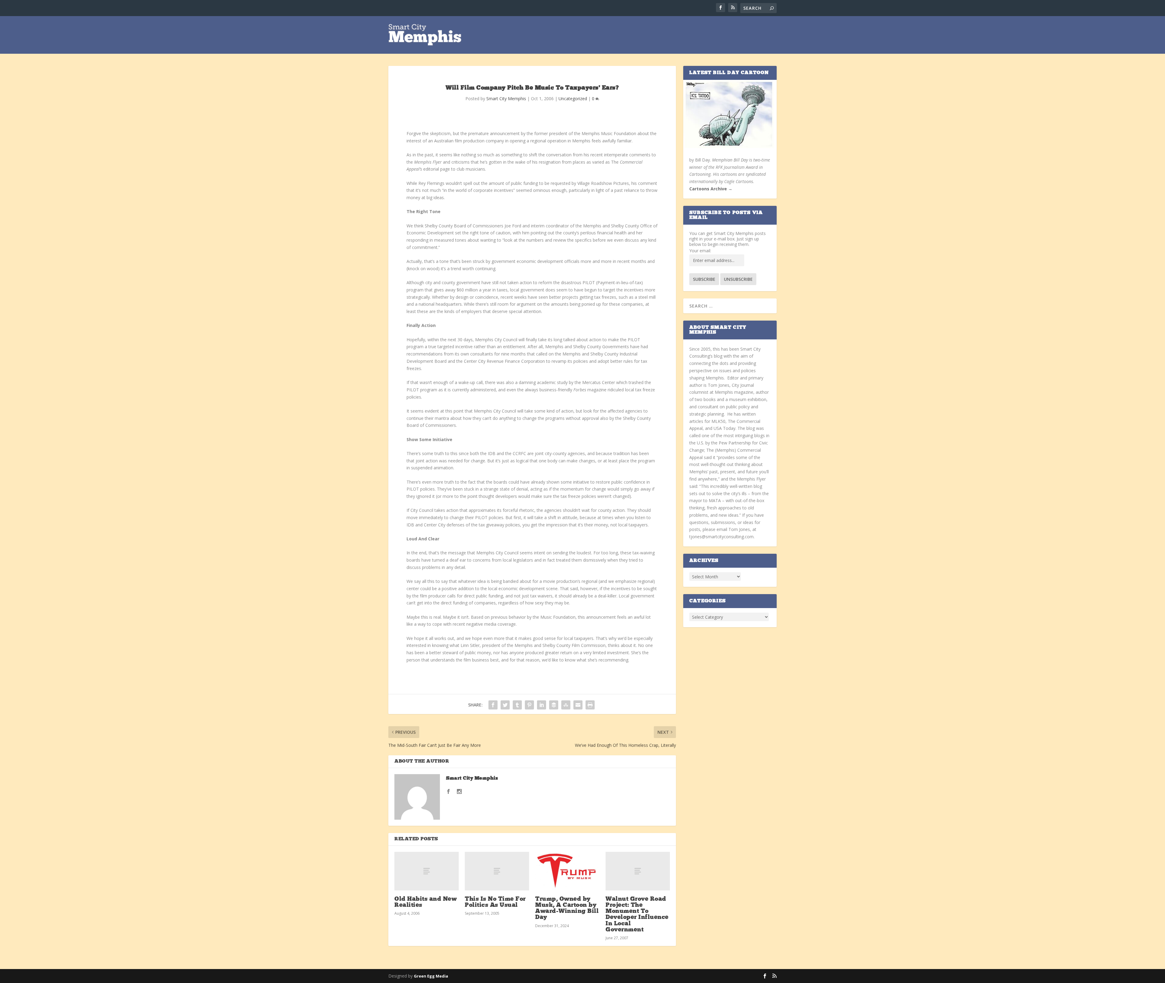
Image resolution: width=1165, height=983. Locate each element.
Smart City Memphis (506, 98)
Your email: (700, 250)
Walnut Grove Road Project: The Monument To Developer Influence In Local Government (637, 914)
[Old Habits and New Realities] (426, 871)
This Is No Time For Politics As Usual (495, 902)
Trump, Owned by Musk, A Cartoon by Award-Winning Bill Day (567, 908)
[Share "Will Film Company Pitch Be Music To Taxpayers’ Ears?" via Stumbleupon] (566, 705)
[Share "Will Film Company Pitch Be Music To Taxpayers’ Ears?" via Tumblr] (517, 705)
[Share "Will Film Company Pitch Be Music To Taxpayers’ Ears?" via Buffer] (554, 705)
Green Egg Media (431, 976)
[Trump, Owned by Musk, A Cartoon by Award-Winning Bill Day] (567, 871)
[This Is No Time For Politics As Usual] (497, 871)
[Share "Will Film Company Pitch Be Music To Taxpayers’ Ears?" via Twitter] (505, 705)
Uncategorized (573, 98)
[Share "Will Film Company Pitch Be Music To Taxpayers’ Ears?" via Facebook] (493, 705)
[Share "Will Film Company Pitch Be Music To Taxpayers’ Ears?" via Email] (578, 705)
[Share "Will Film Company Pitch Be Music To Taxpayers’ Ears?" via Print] (590, 705)
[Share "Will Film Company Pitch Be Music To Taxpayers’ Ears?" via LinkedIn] (541, 705)
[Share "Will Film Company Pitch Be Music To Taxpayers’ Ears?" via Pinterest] (529, 705)
